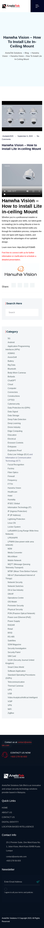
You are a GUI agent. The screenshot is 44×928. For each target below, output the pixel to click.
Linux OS (12, 523)
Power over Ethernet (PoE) (19, 617)
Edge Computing (15, 431)
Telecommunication (16, 682)
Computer (12, 388)
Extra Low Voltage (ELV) (18, 454)
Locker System (14, 527)
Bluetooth (12, 369)
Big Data (11, 365)
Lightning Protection (16, 519)
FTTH (10, 484)
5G (9, 338)
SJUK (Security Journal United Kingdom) (20, 661)
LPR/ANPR (13, 538)
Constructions (14, 396)
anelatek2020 (7, 136)
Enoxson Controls (15, 443)
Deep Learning (14, 423)
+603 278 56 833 (18, 756)
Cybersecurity (14, 404)
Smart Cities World (16, 667)
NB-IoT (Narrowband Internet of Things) (20, 577)
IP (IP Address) (14, 515)
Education (12, 435)
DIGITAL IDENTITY (10, 822)
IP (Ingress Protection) (17, 511)
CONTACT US (8, 817)
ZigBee (11, 713)
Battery (11, 361)
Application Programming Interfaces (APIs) (18, 348)
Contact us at (17, 744)
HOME (5, 808)
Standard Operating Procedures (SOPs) (20, 676)
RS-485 (11, 637)
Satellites (12, 641)
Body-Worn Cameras (17, 373)
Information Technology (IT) (19, 507)
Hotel (10, 496)
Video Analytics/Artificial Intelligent (23, 697)
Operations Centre (16, 598)
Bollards (11, 377)
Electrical (12, 439)
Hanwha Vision (14, 488)
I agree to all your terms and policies (18, 892)
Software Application (17, 671)
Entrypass (12, 447)
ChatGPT (12, 380)
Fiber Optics (13, 472)
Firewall (11, 476)
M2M (10, 549)
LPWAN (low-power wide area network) (20, 543)
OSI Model (12, 602)
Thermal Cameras (15, 686)
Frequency (12, 480)
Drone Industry (14, 427)
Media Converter (15, 553)
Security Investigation (17, 648)
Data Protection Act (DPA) (19, 408)
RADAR (11, 625)
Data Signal (13, 412)
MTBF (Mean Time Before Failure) (22, 571)
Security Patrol (14, 652)
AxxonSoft (12, 357)
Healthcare (12, 492)
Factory (11, 468)
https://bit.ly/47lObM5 (26, 247)
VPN (10, 705)
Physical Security (15, 609)
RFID (10, 633)
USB (10, 694)
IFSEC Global (14, 503)
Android (11, 342)
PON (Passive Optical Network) (21, 613)
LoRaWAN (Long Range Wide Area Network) (22, 532)
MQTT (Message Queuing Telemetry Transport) (18, 566)
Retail (10, 629)
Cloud (10, 384)
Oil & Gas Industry (15, 590)
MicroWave (12, 556)
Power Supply (14, 621)
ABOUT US (7, 812)
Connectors (13, 392)
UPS (10, 690)
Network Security (15, 582)
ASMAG (11, 353)
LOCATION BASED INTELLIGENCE (18, 827)
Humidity (11, 500)
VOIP (10, 701)
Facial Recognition (16, 465)
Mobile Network (14, 560)
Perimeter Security (16, 606)
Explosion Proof (15, 450)
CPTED (11, 400)
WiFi (10, 709)
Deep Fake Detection (17, 419)
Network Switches (15, 586)
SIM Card (12, 656)
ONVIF (11, 594)
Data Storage (13, 415)
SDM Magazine (14, 644)
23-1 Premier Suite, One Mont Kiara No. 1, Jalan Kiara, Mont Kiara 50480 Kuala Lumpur (23, 846)
